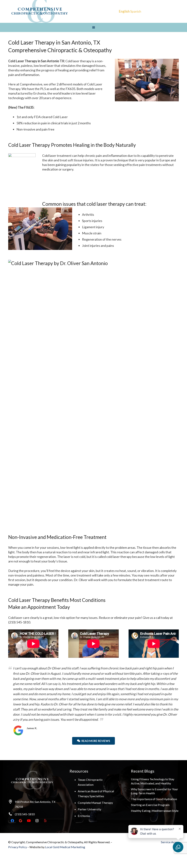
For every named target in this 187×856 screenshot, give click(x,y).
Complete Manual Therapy (95, 802)
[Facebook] (12, 821)
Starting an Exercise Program (150, 805)
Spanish (135, 11)
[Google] (20, 821)
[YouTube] (29, 821)
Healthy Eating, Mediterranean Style (154, 810)
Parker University (89, 809)
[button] (93, 27)
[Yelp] (45, 821)
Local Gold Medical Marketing (65, 847)
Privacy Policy (17, 847)
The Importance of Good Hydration (154, 799)
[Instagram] (37, 821)
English (124, 11)
